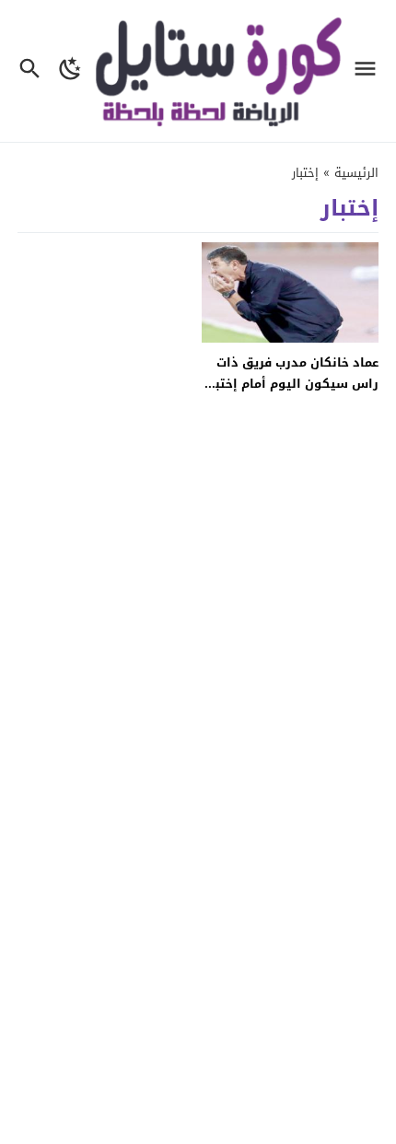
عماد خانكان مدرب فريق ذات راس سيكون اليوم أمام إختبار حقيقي (292, 384)
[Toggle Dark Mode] (70, 71)
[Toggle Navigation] (370, 71)
